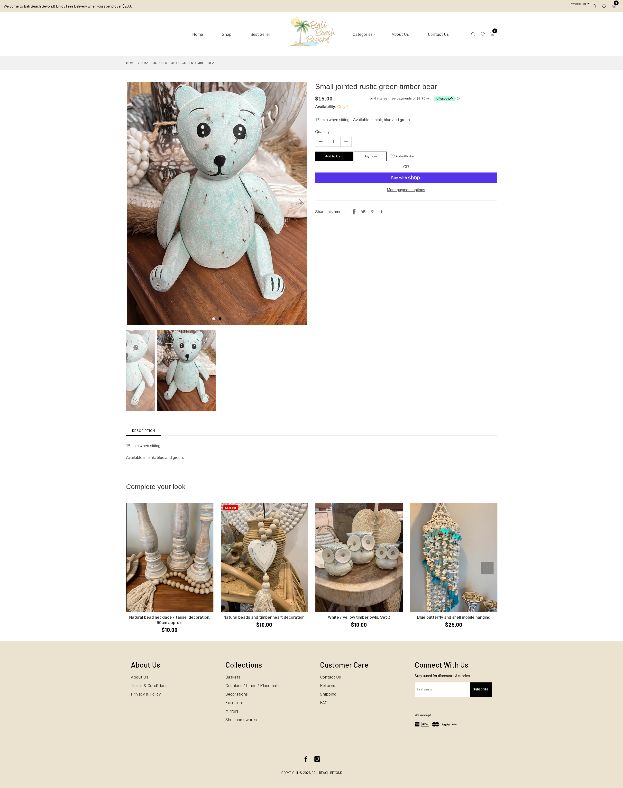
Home (197, 34)
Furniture (234, 702)
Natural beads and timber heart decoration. (264, 617)
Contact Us (438, 34)
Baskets (232, 676)
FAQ (324, 702)
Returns (327, 685)
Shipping (328, 694)
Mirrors (232, 711)
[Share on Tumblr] (382, 212)
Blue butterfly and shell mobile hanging (453, 617)
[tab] (143, 430)
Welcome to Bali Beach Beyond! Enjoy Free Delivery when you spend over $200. (68, 6)
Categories (363, 34)
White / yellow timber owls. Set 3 (359, 617)
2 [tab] (220, 318)
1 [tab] (213, 318)
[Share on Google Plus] (372, 212)
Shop (226, 34)
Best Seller (260, 34)
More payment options (406, 190)
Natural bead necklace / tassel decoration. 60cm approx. (169, 619)
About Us (400, 34)
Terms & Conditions (149, 685)
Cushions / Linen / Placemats (252, 685)
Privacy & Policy (146, 694)
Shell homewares (241, 719)
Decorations (236, 694)
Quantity (322, 132)
